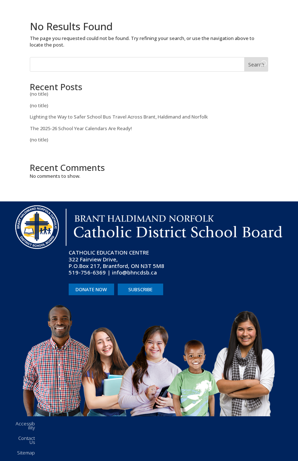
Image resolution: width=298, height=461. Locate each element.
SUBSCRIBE (140, 289)
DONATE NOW (91, 289)
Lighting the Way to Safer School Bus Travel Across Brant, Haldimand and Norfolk (119, 116)
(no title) (39, 94)
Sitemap (26, 452)
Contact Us (26, 440)
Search (256, 64)
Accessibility (25, 425)
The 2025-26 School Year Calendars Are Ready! (81, 128)
